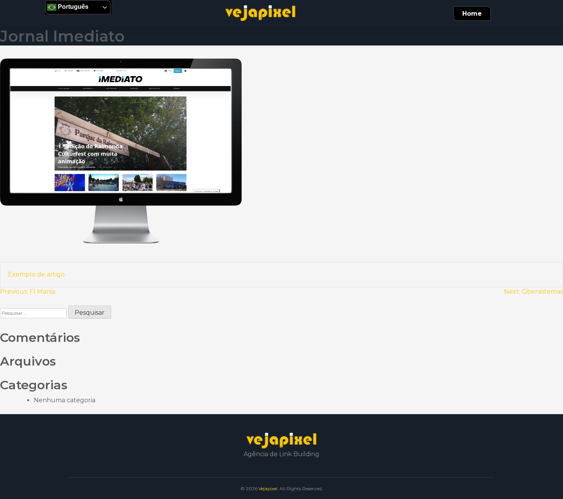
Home (472, 13)
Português (72, 6)
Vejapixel (268, 488)
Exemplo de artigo (36, 274)
